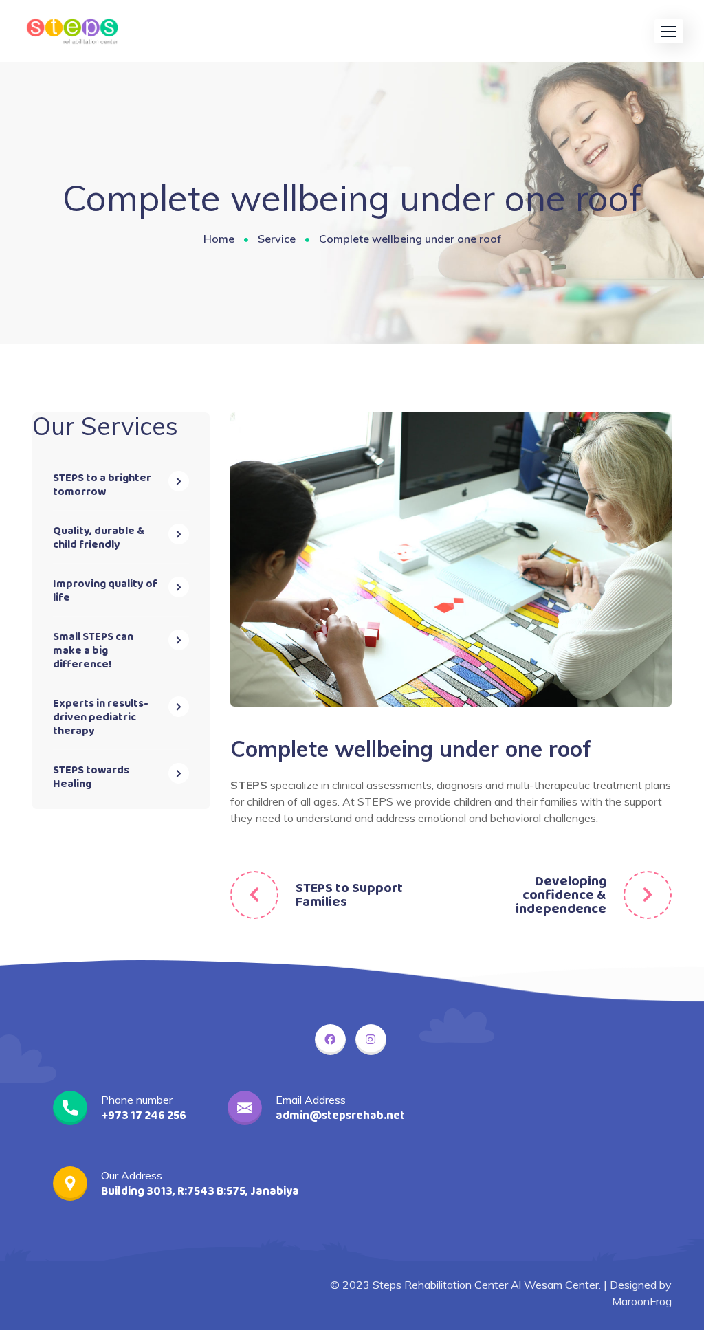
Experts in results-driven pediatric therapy (100, 717)
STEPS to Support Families (349, 895)
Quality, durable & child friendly (98, 537)
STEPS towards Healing (91, 777)
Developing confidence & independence (561, 895)
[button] (668, 31)
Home (219, 238)
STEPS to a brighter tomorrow (102, 484)
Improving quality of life (105, 590)
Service (277, 238)
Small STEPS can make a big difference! (93, 650)
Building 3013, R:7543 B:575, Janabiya (200, 1191)
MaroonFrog (642, 1301)
